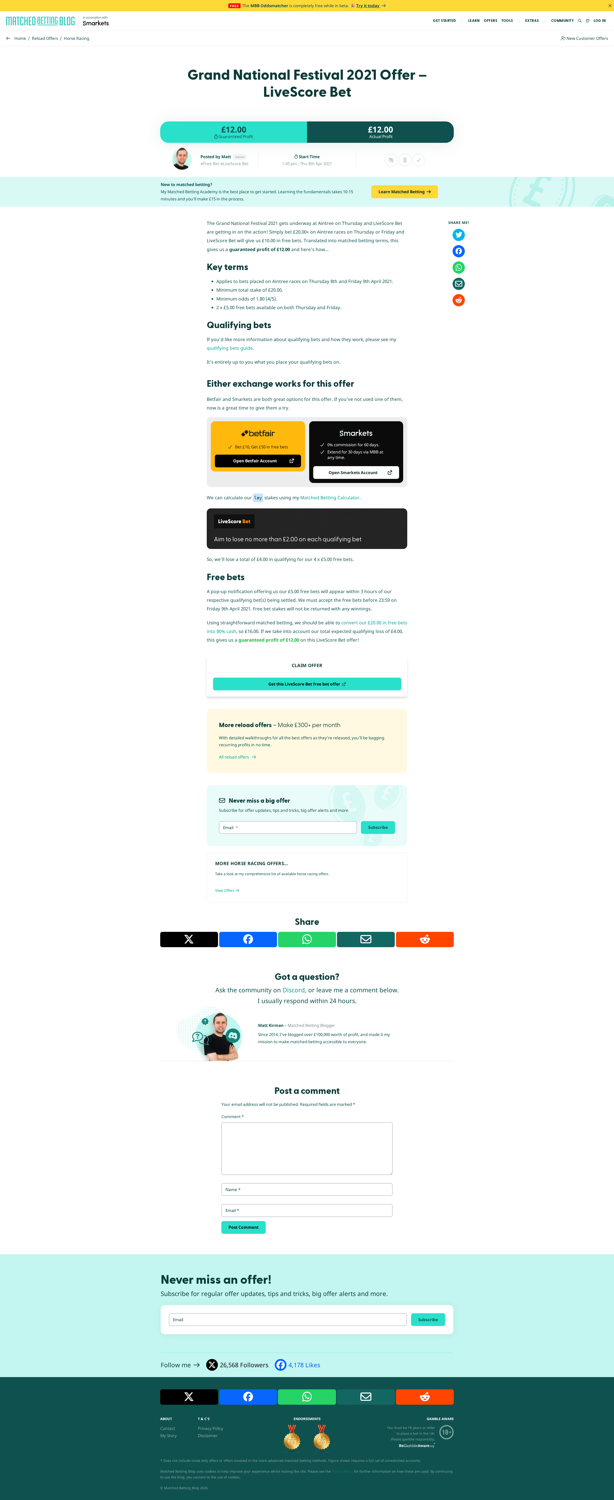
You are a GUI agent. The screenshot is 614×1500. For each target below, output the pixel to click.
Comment (232, 1116)
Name (233, 1189)
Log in (600, 20)
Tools (507, 20)
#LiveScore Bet (234, 163)
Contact (167, 1428)
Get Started (444, 20)
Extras (532, 20)
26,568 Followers (244, 1365)
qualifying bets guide (230, 348)
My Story (168, 1435)
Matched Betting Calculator (330, 497)
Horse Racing (76, 38)
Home (20, 38)
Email (232, 1210)
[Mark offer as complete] (418, 160)
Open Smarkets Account (353, 472)
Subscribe (378, 827)
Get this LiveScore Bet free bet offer (304, 684)
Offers (490, 20)
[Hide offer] (391, 160)
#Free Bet (210, 163)
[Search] (580, 21)
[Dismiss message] (610, 5)
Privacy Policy (210, 1428)
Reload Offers (45, 38)
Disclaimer (208, 1435)
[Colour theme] (588, 21)
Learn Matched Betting (401, 191)
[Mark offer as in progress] (405, 160)
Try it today (368, 5)
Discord (294, 990)
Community (562, 20)
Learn (474, 20)
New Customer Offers (587, 38)
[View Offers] (307, 877)
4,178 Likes (304, 1365)
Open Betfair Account (255, 461)
